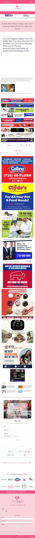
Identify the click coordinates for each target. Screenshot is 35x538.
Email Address (3, 520)
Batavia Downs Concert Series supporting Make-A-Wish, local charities (11, 386)
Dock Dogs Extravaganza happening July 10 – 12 (28, 391)
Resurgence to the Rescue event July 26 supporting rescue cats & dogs (28, 386)
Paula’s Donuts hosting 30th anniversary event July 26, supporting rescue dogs (11, 391)
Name (5, 426)
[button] (17, 12)
